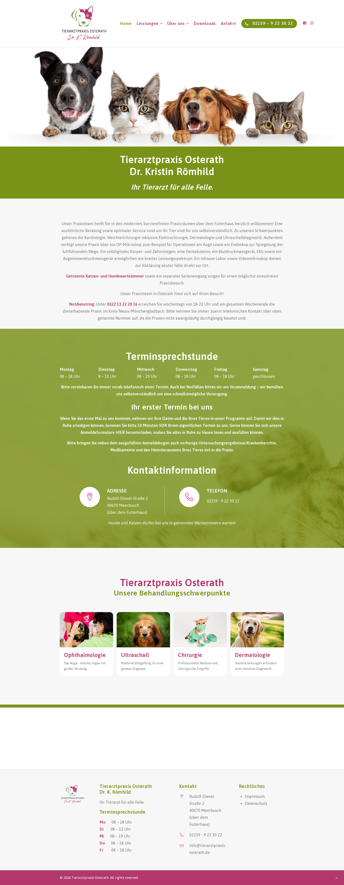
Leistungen (147, 23)
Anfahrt (228, 23)
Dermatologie (252, 655)
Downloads (205, 23)
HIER (120, 432)
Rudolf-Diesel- (202, 796)
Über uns (176, 23)
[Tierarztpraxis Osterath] (84, 23)
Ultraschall (135, 655)
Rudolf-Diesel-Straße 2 (127, 498)
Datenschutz (256, 803)
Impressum (255, 796)
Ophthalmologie (85, 655)
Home (126, 23)
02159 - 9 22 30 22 (223, 501)
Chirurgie (190, 655)
